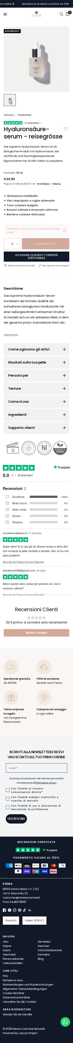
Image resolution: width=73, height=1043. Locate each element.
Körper (7, 946)
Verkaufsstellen (13, 963)
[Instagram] (14, 911)
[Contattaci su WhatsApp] (65, 1022)
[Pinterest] (19, 911)
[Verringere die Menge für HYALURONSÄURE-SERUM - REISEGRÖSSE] (7, 244)
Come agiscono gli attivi (28, 349)
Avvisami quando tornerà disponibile (36, 256)
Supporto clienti (21, 427)
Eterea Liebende (13, 959)
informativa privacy (46, 782)
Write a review (36, 633)
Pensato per (18, 375)
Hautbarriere (24, 114)
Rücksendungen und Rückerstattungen (28, 984)
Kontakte (44, 954)
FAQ (5, 976)
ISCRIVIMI (16, 818)
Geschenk (9, 954)
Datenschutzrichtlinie (16, 997)
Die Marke (44, 942)
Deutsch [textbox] (11, 920)
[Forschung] (61, 14)
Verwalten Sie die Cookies (19, 1002)
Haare (7, 950)
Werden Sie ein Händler (17, 1014)
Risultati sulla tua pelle (27, 362)
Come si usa (18, 401)
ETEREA (7, 884)
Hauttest (43, 946)
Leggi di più (11, 334)
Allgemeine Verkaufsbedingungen (25, 989)
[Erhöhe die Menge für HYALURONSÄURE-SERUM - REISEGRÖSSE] (17, 244)
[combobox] (11, 920)
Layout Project (28, 1033)
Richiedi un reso (13, 980)
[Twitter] (9, 911)
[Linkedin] (29, 911)
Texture (14, 388)
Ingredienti (17, 414)
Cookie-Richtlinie (13, 993)
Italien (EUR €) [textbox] (34, 920)
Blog (41, 959)
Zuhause (8, 114)
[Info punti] (64, 230)
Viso (5, 942)
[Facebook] (4, 911)
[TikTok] (24, 911)
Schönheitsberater (50, 950)
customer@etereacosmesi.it (21, 897)
